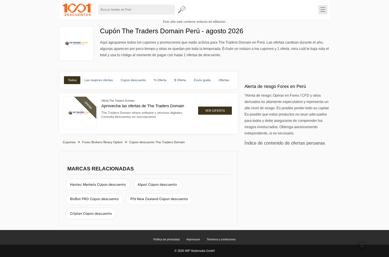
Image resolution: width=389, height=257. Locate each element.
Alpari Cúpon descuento (157, 184)
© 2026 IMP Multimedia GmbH (194, 251)
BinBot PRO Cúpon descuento (94, 199)
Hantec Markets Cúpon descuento (98, 184)
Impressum (193, 239)
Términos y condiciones (221, 239)
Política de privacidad (166, 239)
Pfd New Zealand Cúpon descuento (159, 199)
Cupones (69, 142)
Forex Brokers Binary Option (102, 142)
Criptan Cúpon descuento (91, 213)
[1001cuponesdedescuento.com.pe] (76, 9)
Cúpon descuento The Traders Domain (157, 142)
